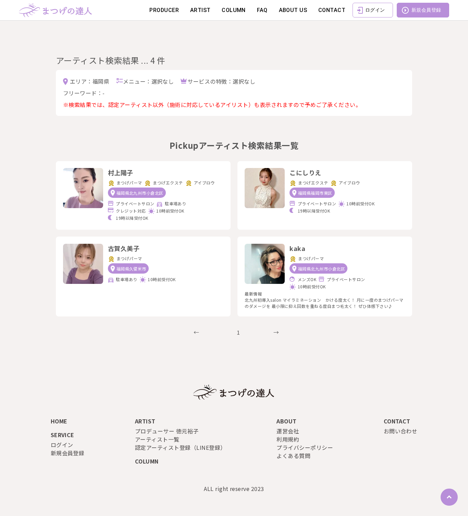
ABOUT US (293, 10)
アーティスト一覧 (157, 439)
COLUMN (234, 10)
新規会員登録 (426, 10)
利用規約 (287, 439)
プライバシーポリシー (304, 447)
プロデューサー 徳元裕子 (167, 431)
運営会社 (287, 431)
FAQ (262, 10)
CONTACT (331, 10)
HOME (59, 421)
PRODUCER (164, 10)
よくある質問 (293, 456)
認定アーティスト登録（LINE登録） (180, 447)
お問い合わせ (401, 431)
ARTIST (200, 10)
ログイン (375, 10)
